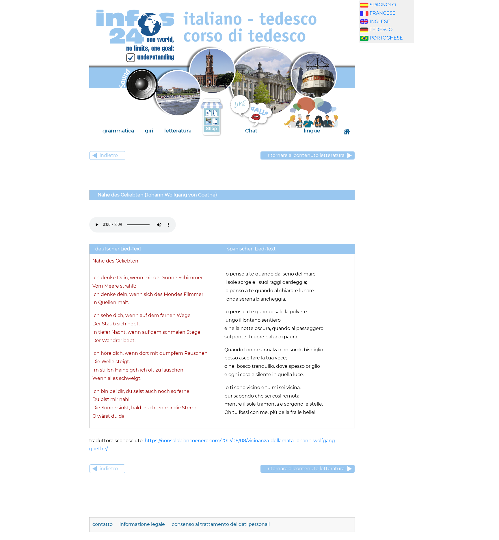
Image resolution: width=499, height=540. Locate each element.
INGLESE (380, 21)
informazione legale (143, 524)
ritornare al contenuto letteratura (306, 155)
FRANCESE (383, 13)
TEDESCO (381, 29)
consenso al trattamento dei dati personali (221, 524)
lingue (312, 130)
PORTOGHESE (386, 38)
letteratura (177, 130)
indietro (109, 155)
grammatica (118, 130)
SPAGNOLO (383, 4)
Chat (251, 130)
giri (149, 130)
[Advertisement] (386, 138)
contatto (103, 524)
